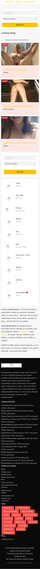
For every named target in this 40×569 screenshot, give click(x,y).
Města (13, 548)
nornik (29, 518)
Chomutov (5, 500)
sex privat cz (8, 508)
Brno (18, 295)
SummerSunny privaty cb (15, 69)
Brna (27, 332)
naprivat (19, 518)
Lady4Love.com (7, 539)
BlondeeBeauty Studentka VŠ (12, 463)
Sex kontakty (9, 2)
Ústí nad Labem (9, 109)
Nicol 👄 (19, 195)
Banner (18, 548)
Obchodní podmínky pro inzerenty (20, 554)
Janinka (19, 280)
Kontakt (31, 548)
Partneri (25, 548)
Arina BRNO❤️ (22, 293)
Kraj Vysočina (6, 490)
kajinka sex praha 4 (8, 458)
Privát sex (19, 2)
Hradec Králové (21, 247)
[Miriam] (7, 210)
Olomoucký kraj (7, 482)
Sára (17, 232)
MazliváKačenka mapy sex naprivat (14, 452)
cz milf (6, 515)
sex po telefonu (9, 525)
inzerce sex (7, 518)
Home (7, 548)
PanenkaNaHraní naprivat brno (12, 424)
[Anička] (9, 222)
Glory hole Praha (30, 515)
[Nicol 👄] (9, 199)
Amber (18, 267)
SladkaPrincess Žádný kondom (12, 433)
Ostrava (4, 487)
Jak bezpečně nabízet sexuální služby (20, 559)
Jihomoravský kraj (8, 477)
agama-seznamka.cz (10, 511)
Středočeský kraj (7, 496)
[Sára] (9, 235)
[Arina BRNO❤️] (9, 296)
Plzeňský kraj (6, 474)
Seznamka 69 (8, 529)
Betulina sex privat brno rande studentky (16, 427)
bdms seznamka (27, 511)
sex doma (32, 522)
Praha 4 (19, 234)
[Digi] (8, 247)
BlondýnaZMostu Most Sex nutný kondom (17, 411)
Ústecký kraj (6, 472)
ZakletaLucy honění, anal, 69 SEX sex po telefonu (19, 419)
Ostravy (4, 335)
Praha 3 (19, 270)
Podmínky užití (19, 556)
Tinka (18, 183)
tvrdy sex (21, 529)
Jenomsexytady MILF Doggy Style (14, 446)
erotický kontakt (22, 508)
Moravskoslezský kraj (9, 485)
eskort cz (16, 515)
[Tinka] (8, 187)
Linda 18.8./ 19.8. (23, 255)
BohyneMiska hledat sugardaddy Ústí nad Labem (19, 438)
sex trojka (22, 525)
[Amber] (9, 271)
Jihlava (3, 493)
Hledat (21, 25)
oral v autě (7, 522)
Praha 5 (19, 186)
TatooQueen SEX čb (8, 444)
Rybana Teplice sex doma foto (12, 416)
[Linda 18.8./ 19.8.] (8, 258)
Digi (17, 244)
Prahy (22, 332)
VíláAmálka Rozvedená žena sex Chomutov (17, 405)
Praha (6, 72)
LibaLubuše (5, 436)
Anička (18, 219)
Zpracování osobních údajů (20, 551)
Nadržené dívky (29, 2)
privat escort (20, 522)
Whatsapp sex (8, 532)
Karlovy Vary (21, 210)
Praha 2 (19, 198)
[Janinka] (9, 283)
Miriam (19, 208)
